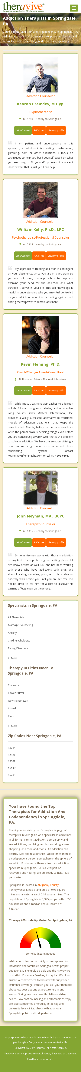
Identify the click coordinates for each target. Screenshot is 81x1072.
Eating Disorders (18, 648)
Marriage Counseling (20, 625)
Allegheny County (48, 885)
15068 (11, 761)
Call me (40, 130)
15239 (11, 775)
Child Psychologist (19, 640)
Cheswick (13, 685)
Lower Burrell (16, 693)
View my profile (56, 130)
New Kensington (18, 700)
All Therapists (16, 617)
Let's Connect (23, 130)
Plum (11, 716)
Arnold (12, 708)
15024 (11, 747)
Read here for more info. (40, 1059)
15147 (11, 768)
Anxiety (12, 633)
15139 (11, 754)
